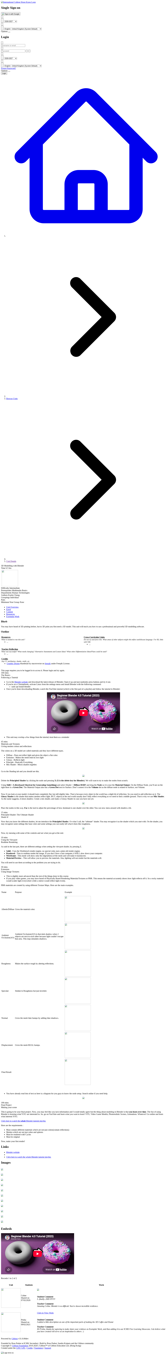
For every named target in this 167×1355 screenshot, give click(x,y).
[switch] (9, 32)
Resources (10, 614)
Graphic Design (13, 663)
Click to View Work (45, 1313)
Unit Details (11, 561)
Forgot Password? (8, 68)
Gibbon (14, 1339)
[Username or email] (2, 42)
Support (47, 1348)
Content (9, 612)
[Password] (2, 48)
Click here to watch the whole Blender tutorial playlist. (28, 1157)
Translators (38, 1348)
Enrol (8, 609)
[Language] (2, 24)
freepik (48, 663)
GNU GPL (20, 1348)
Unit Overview (12, 607)
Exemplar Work (12, 616)
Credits (30, 1348)
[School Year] (2, 16)
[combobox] (2, 20)
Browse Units (12, 398)
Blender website (13, 1152)
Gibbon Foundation (20, 1346)
